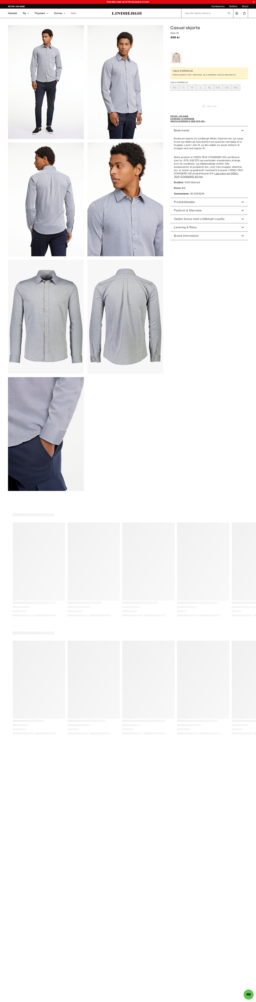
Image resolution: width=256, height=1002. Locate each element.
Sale (73, 13)
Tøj (24, 13)
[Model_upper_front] (125, 82)
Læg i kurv (212, 106)
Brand (245, 6)
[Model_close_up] (125, 199)
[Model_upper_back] (46, 199)
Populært (40, 13)
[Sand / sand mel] (176, 58)
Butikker (233, 6)
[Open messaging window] (249, 995)
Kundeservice (218, 6)
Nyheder (12, 13)
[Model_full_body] (46, 82)
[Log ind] (237, 13)
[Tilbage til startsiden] (127, 13)
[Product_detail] (46, 434)
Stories (58, 13)
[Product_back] (125, 317)
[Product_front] (46, 317)
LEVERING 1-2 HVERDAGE (19, 6)
